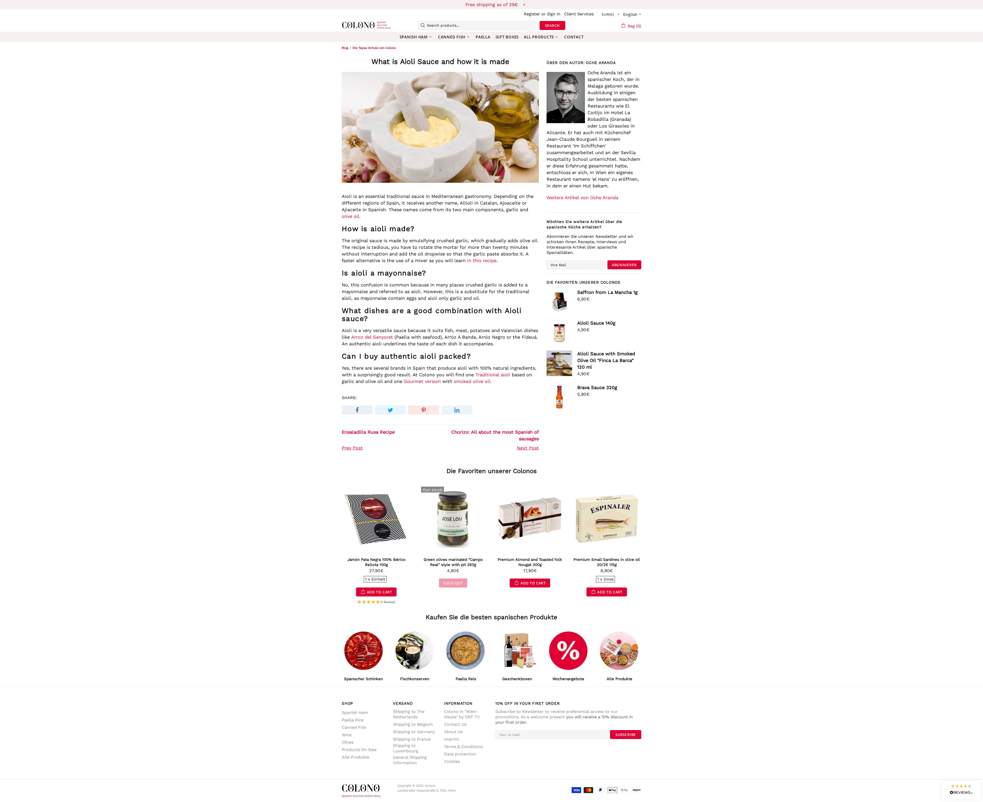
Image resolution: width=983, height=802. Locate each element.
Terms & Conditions (463, 746)
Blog (345, 48)
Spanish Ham (355, 712)
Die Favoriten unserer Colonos (491, 471)
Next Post (528, 448)
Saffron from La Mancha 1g (607, 292)
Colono (350, 25)
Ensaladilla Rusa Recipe (368, 432)
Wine (346, 734)
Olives (348, 742)
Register (532, 14)
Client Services (579, 14)
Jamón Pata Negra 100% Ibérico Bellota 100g (376, 562)
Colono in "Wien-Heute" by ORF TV (462, 714)
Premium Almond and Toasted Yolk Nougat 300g (530, 562)
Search (552, 25)
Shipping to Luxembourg (405, 748)
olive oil (350, 216)
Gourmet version (422, 381)
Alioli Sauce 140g (596, 323)
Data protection (460, 754)
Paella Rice (353, 720)
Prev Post (352, 448)
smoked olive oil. (473, 381)
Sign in (553, 14)
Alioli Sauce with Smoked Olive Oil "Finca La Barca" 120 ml (606, 360)
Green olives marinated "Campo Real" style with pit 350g (453, 562)
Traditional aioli (492, 374)
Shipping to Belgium (413, 724)
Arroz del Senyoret (372, 337)
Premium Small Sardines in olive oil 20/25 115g (606, 562)
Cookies (452, 761)
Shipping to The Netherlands (408, 714)
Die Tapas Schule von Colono (374, 48)
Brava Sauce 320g (597, 387)
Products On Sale (359, 749)
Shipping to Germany (414, 731)
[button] (376, 602)
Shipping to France (412, 739)
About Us (453, 731)
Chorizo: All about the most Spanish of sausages (495, 435)
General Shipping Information (410, 760)
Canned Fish (354, 727)
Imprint (451, 739)
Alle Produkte (355, 757)
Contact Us (455, 724)
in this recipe (481, 260)
